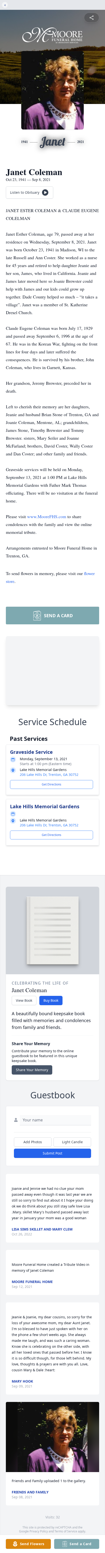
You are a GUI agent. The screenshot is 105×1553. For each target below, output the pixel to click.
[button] (53, 1437)
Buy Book (50, 1000)
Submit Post (52, 1153)
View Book (24, 1000)
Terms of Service (65, 1531)
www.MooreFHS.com (47, 516)
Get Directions (51, 784)
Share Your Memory (32, 1069)
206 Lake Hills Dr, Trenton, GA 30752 (49, 774)
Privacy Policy (39, 1531)
